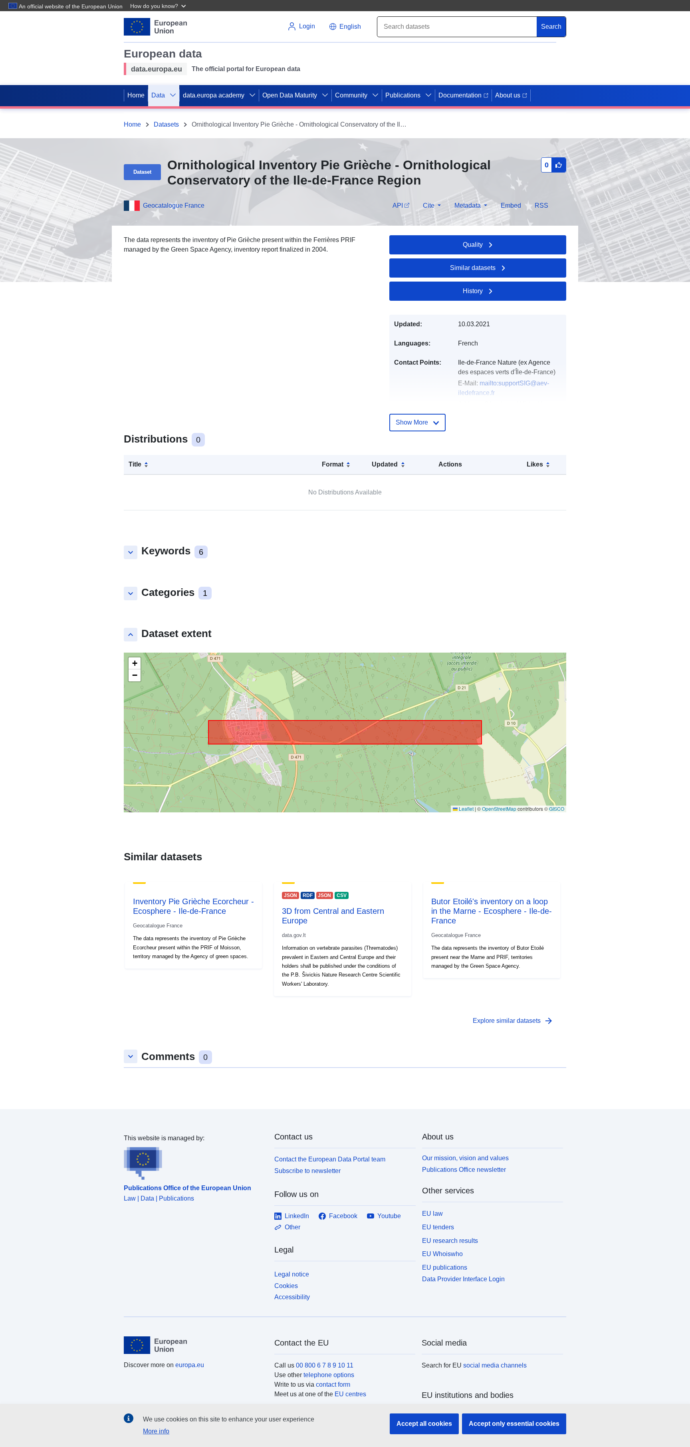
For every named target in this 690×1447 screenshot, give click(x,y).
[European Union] (194, 1345)
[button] (159, 5)
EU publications (444, 1267)
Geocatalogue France (173, 205)
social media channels (495, 1365)
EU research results (450, 1240)
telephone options (328, 1375)
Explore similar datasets (513, 1021)
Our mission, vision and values (465, 1158)
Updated (385, 464)
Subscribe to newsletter (307, 1170)
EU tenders (438, 1227)
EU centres (350, 1394)
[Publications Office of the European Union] (194, 1161)
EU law (432, 1213)
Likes (535, 464)
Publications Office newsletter (464, 1169)
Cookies (286, 1285)
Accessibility (292, 1297)
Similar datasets (473, 267)
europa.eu (189, 1365)
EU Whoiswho (442, 1253)
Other (292, 1227)
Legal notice (291, 1274)
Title (135, 464)
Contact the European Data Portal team (329, 1159)
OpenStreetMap (499, 808)
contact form (333, 1384)
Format (332, 464)
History (473, 291)
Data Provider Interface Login (463, 1279)
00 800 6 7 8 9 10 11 (324, 1365)
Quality (473, 244)
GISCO (556, 808)
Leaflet (466, 808)
